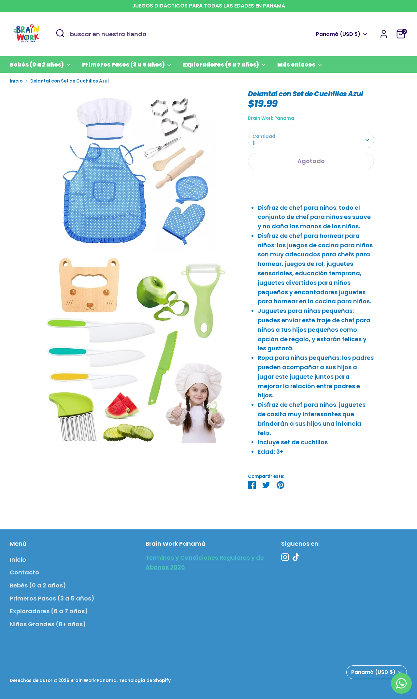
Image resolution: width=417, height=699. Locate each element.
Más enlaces (296, 64)
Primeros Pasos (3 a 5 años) (124, 64)
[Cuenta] (383, 33)
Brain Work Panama (271, 118)
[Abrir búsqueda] (60, 33)
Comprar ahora (311, 182)
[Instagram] (285, 557)
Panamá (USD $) (338, 34)
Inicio (16, 81)
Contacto (24, 572)
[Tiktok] (296, 557)
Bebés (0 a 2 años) (37, 64)
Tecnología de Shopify (145, 680)
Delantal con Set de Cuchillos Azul (69, 81)
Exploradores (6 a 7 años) (221, 64)
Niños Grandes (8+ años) (48, 624)
